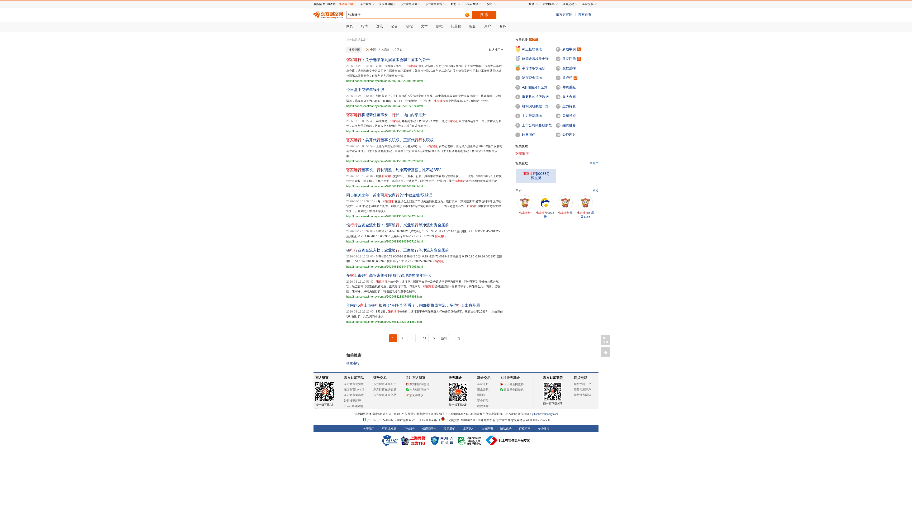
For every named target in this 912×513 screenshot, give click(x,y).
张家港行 (353, 363)
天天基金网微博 (514, 384)
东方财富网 (564, 14)
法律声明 (487, 428)
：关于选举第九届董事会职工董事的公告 (388, 60)
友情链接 (543, 428)
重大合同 (569, 97)
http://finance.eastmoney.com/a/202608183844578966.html (384, 266)
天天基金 (455, 378)
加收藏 (331, 4)
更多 (595, 190)
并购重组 (569, 87)
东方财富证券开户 (384, 384)
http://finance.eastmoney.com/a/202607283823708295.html (384, 81)
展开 (592, 163)
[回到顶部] (605, 352)
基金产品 (483, 400)
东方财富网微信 (419, 389)
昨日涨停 (528, 135)
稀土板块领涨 (532, 49)
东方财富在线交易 (384, 389)
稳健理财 (483, 406)
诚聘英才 (468, 428)
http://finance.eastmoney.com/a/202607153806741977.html (384, 131)
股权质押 (569, 68)
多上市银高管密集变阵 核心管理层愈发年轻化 (388, 275)
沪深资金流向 (532, 78)
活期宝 (481, 395)
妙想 (453, 4)
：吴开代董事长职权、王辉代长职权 (390, 140)
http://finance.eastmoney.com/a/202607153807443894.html (384, 186)
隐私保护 (506, 428)
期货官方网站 (582, 395)
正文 (399, 49)
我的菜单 (549, 4)
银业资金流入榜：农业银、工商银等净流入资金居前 (397, 250)
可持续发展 (389, 428)
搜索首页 (584, 14)
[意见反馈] (605, 340)
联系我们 (449, 428)
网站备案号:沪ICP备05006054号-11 (419, 420)
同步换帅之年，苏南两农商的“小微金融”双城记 (389, 195)
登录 (531, 4)
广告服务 (409, 428)
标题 (386, 49)
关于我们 (369, 428)
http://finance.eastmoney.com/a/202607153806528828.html (384, 161)
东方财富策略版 (354, 395)
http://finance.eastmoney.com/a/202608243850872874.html (384, 106)
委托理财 (569, 135)
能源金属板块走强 (535, 59)
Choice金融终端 (353, 406)
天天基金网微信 (514, 389)
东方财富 (322, 378)
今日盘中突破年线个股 (365, 90)
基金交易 (483, 389)
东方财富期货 (553, 378)
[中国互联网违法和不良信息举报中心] (508, 440)
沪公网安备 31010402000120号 (464, 420)
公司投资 (569, 116)
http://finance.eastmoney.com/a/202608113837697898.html (384, 296)
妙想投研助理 (352, 400)
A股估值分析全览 (534, 87)
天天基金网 (386, 4)
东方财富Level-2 (354, 389)
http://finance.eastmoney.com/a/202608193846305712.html (384, 241)
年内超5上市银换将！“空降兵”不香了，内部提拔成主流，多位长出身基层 (413, 305)
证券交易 (568, 4)
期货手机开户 (582, 384)
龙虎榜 (567, 78)
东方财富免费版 (354, 384)
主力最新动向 (532, 116)
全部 (373, 49)
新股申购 (569, 49)
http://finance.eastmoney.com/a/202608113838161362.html (384, 321)
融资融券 (569, 125)
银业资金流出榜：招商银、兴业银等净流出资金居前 (397, 225)
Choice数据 (471, 4)
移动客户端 (346, 4)
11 (425, 338)
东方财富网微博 (419, 384)
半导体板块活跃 (533, 68)
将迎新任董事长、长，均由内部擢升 (386, 115)
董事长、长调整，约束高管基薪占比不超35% (393, 170)
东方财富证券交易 (384, 395)
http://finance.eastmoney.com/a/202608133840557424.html (384, 216)
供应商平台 (429, 428)
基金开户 (483, 384)
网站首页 (320, 4)
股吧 (489, 4)
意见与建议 (416, 395)
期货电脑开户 (582, 389)
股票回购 (569, 59)
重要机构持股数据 (535, 97)
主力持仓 (569, 106)
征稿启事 (524, 428)
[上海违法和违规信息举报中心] (470, 440)
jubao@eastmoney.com (545, 414)
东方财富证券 (408, 4)
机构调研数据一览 (535, 106)
